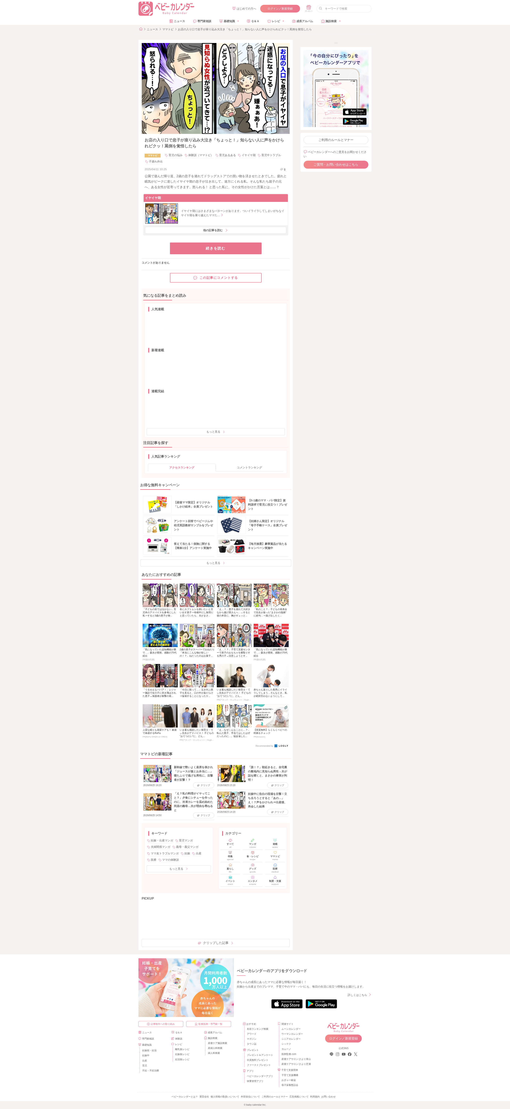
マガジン (251, 1039)
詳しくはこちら (357, 995)
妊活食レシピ (182, 1059)
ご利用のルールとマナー (335, 140)
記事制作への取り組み (163, 1024)
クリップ (205, 785)
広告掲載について (299, 1096)
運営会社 (204, 1096)
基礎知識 (229, 21)
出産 (198, 853)
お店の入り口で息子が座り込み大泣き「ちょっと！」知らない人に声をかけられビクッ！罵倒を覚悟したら (245, 29)
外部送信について (250, 1096)
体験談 (178, 1038)
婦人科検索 (214, 1053)
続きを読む (216, 248)
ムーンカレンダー (291, 1029)
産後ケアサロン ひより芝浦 (295, 1064)
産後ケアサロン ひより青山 (295, 1059)
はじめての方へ (246, 8)
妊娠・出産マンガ (162, 840)
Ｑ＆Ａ (255, 21)
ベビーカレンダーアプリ (260, 1076)
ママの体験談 (170, 859)
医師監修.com (288, 1054)
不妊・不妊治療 (150, 1070)
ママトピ (168, 29)
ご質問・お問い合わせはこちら (336, 164)
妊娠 (187, 853)
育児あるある (227, 155)
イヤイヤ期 (249, 155)
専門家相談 (204, 21)
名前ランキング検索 (257, 1029)
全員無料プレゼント (257, 1060)
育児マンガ (186, 840)
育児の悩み (175, 155)
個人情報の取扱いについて (225, 1096)
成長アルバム (304, 21)
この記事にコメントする (219, 277)
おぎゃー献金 (288, 1080)
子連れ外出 (156, 161)
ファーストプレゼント (259, 1065)
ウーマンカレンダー (292, 1034)
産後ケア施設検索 (217, 1043)
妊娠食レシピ (182, 1054)
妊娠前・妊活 (149, 1050)
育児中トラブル (271, 155)
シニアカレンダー (291, 1039)
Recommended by (265, 746)
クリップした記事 (216, 943)
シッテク (286, 1043)
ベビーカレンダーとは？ (185, 1096)
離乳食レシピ (182, 1049)
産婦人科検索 (215, 1048)
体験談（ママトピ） (200, 155)
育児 (144, 1065)
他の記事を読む (213, 230)
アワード (251, 1034)
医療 (153, 859)
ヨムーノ (286, 1049)
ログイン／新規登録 (280, 8)
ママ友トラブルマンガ (165, 853)
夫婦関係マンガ (160, 846)
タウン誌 (251, 1043)
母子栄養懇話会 (289, 1085)
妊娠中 (145, 1055)
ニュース (179, 21)
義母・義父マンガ (187, 846)
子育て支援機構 (289, 1075)
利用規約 (315, 1096)
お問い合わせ (328, 1096)
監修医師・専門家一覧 (210, 1024)
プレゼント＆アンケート (260, 1055)
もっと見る (213, 431)
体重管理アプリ (255, 1081)
